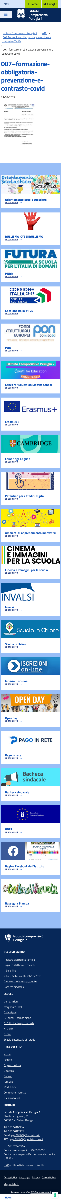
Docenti (8, 1076)
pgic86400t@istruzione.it (25, 1135)
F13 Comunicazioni (40, 1192)
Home (7, 1054)
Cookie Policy (49, 1177)
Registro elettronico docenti (19, 965)
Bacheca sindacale (14, 987)
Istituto (8, 1060)
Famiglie (8, 1082)
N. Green (9, 1029)
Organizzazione (12, 1065)
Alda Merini (10, 1012)
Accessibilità (10, 1177)
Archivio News (12, 1098)
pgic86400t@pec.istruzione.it (26, 1139)
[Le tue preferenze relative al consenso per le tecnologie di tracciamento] (55, 1195)
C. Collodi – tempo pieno (17, 1018)
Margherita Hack (13, 1007)
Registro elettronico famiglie (19, 960)
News (8, 1197)
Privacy (36, 1177)
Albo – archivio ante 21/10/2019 (22, 976)
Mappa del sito (11, 1184)
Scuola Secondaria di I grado (19, 1040)
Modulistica (10, 1087)
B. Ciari (7, 1034)
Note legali (24, 1177)
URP (6, 1165)
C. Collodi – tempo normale (19, 1023)
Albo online (10, 970)
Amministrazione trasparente (20, 981)
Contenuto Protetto (15, 1092)
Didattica (9, 1071)
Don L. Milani (11, 1001)
